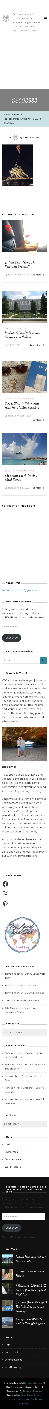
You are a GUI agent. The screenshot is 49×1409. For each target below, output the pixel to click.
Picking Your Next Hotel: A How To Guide (31, 1259)
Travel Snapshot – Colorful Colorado (24, 993)
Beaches (9, 471)
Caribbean (21, 471)
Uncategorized (22, 328)
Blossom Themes (32, 1391)
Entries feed (11, 1152)
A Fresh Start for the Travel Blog (22, 1000)
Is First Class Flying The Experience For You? (20, 264)
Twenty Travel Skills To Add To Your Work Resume (31, 1321)
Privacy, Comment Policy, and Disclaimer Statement (24, 1399)
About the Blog (25, 713)
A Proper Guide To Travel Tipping (30, 1273)
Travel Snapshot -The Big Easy (21, 985)
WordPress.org (13, 1167)
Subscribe (12, 637)
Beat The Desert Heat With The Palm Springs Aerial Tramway (31, 1306)
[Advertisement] (24, 63)
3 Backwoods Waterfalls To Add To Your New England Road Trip (31, 1290)
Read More (36, 275)
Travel (16, 114)
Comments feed (13, 1159)
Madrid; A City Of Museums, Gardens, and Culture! (22, 335)
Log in (8, 1144)
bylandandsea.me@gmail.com (20, 590)
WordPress (27, 1395)
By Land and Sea (30, 137)
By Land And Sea (26, 8)
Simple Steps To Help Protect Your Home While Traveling (22, 405)
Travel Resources (23, 399)
